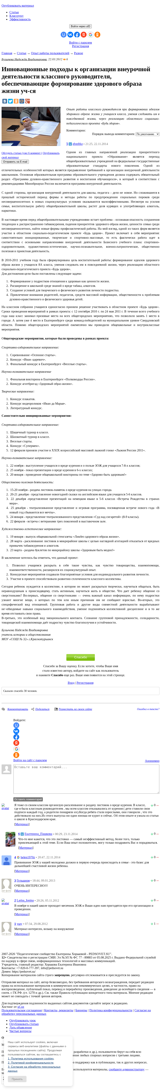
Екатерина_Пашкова (38, 834)
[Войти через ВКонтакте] (70, 35)
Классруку (16, 15)
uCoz (20, 1006)
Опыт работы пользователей (50, 53)
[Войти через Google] (90, 35)
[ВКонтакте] (4, 101)
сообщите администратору (127, 1069)
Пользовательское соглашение (22, 1010)
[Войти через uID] (64, 35)
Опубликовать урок (22, 1020)
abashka (78, 144)
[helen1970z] (6, 859)
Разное (78, 53)
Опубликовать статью (24, 1024)
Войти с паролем (80, 42)
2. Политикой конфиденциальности (30, 1062)
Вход (71, 682)
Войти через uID (80, 26)
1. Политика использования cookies (31, 1058)
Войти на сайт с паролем (30, 760)
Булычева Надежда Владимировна (24, 59)
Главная (7, 53)
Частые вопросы (20, 1031)
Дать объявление (20, 1027)
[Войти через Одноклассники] (97, 35)
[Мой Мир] (21, 101)
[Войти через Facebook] (77, 35)
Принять (17, 1079)
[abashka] (6, 806)
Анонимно (152, 760)
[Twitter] (10, 101)
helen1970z (28, 857)
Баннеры (81, 1010)
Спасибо (80, 657)
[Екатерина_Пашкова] (10, 839)
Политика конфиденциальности (110, 1010)
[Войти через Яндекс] (84, 35)
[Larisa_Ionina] (6, 901)
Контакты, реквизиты (58, 1010)
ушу (19, 923)
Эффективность (20, 19)
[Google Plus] (27, 101)
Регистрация (80, 46)
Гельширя (23, 880)
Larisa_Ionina (25, 900)
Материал (21, 824)
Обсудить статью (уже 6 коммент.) (22, 153)
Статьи (14, 12)
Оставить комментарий (28, 799)
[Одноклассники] (16, 101)
